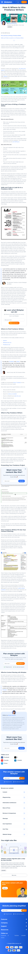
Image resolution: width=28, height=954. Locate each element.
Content (10, 26)
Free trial (24, 2)
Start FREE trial (20, 663)
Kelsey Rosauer (13, 23)
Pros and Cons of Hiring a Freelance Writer (11, 35)
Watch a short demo (14, 323)
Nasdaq (5, 76)
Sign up (22, 778)
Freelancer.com (6, 344)
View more (14, 875)
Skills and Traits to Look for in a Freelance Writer (12, 38)
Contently (11, 361)
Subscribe (22, 748)
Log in (18, 2)
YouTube (17, 935)
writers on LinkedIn (12, 394)
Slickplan (4, 690)
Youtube (6, 760)
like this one (17, 396)
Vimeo (5, 763)
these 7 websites (17, 382)
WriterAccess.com (7, 342)
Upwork (5, 340)
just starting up (16, 141)
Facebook (6, 757)
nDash (18, 361)
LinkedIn (19, 760)
